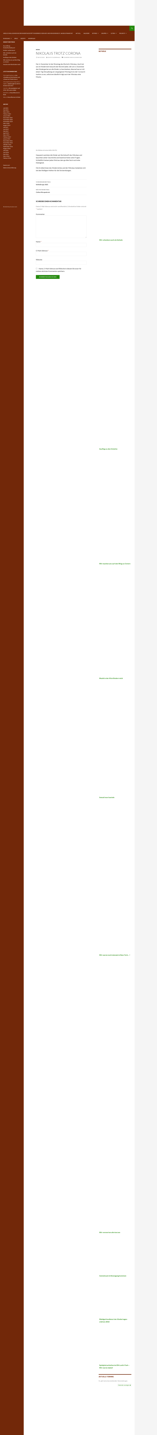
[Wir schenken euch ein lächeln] (115, 146)
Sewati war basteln (106, 797)
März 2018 (6, 123)
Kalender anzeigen (124, 1385)
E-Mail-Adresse (42, 251)
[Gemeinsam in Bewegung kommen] (115, 1254)
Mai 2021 (6, 110)
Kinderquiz (31, 38)
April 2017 (6, 133)
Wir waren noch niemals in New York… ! (114, 955)
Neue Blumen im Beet (14, 97)
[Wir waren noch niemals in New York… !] (115, 876)
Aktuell (78, 33)
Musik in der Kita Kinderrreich (111, 678)
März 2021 (6, 112)
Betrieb (94, 33)
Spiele (16, 38)
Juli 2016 (5, 150)
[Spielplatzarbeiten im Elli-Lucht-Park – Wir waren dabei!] (115, 1343)
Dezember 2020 (7, 117)
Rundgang (6, 38)
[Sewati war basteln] (115, 738)
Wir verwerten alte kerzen (109, 1232)
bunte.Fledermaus (54, 57)
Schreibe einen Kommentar (72, 57)
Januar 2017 (6, 139)
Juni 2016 (6, 152)
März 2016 (6, 156)
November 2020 (8, 119)
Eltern (113, 33)
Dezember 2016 (7, 141)
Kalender (86, 33)
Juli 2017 (5, 127)
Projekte (122, 33)
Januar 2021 (6, 116)
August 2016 (6, 148)
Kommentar (40, 214)
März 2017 (6, 135)
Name (38, 242)
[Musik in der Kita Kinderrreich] (115, 621)
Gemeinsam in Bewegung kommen (112, 1276)
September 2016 (8, 146)
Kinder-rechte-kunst (9, 50)
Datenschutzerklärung (9, 168)
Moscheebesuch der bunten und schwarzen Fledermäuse (11, 77)
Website (39, 260)
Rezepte (23, 38)
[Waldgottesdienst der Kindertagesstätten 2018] (115, 1297)
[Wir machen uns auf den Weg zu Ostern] (115, 506)
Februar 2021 (7, 114)
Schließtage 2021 (43, 183)
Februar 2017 (7, 137)
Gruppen (104, 33)
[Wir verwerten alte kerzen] (115, 1093)
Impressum (6, 165)
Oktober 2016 (7, 144)
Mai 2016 (6, 154)
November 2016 (8, 143)
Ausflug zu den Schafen (108, 449)
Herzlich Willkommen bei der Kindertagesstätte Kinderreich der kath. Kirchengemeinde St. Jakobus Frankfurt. (38, 33)
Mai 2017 (6, 131)
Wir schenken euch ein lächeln (111, 240)
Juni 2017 (6, 129)
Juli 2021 (5, 108)
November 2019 (8, 121)
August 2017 (6, 125)
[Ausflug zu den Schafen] (115, 344)
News (38, 49)
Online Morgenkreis (43, 191)
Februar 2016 (7, 158)
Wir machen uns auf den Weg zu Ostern (114, 564)
